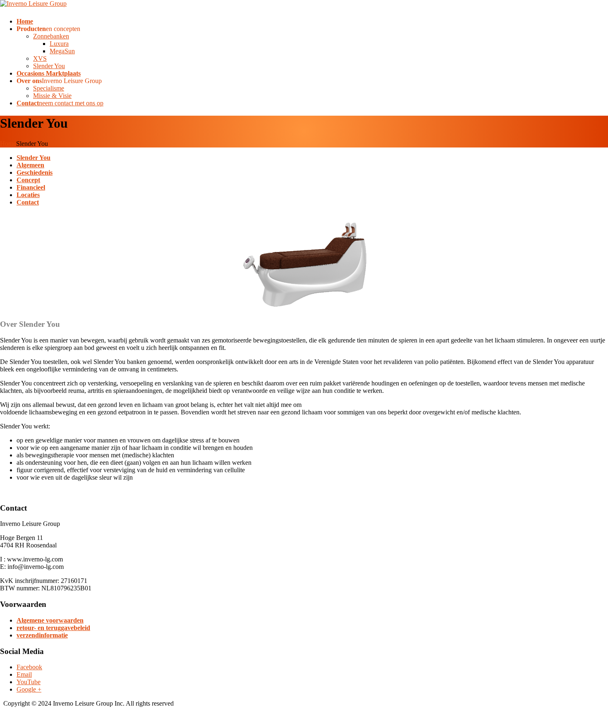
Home (8, 143)
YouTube (29, 681)
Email (24, 674)
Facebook (29, 667)
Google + (29, 689)
